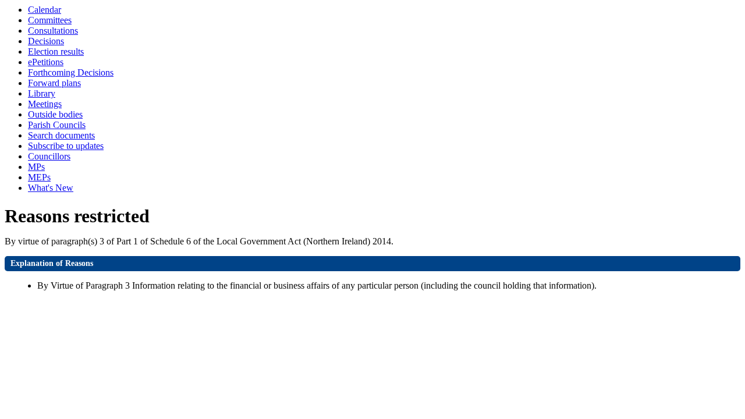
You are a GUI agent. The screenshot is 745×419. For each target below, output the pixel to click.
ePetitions (45, 62)
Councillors (49, 156)
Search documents (61, 135)
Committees (50, 20)
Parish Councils (57, 125)
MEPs (39, 177)
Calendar (44, 10)
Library (41, 93)
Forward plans (54, 83)
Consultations (53, 30)
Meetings (45, 104)
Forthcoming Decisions (70, 72)
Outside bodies (55, 114)
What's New (50, 188)
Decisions (46, 41)
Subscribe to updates (66, 146)
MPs (36, 167)
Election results (56, 51)
